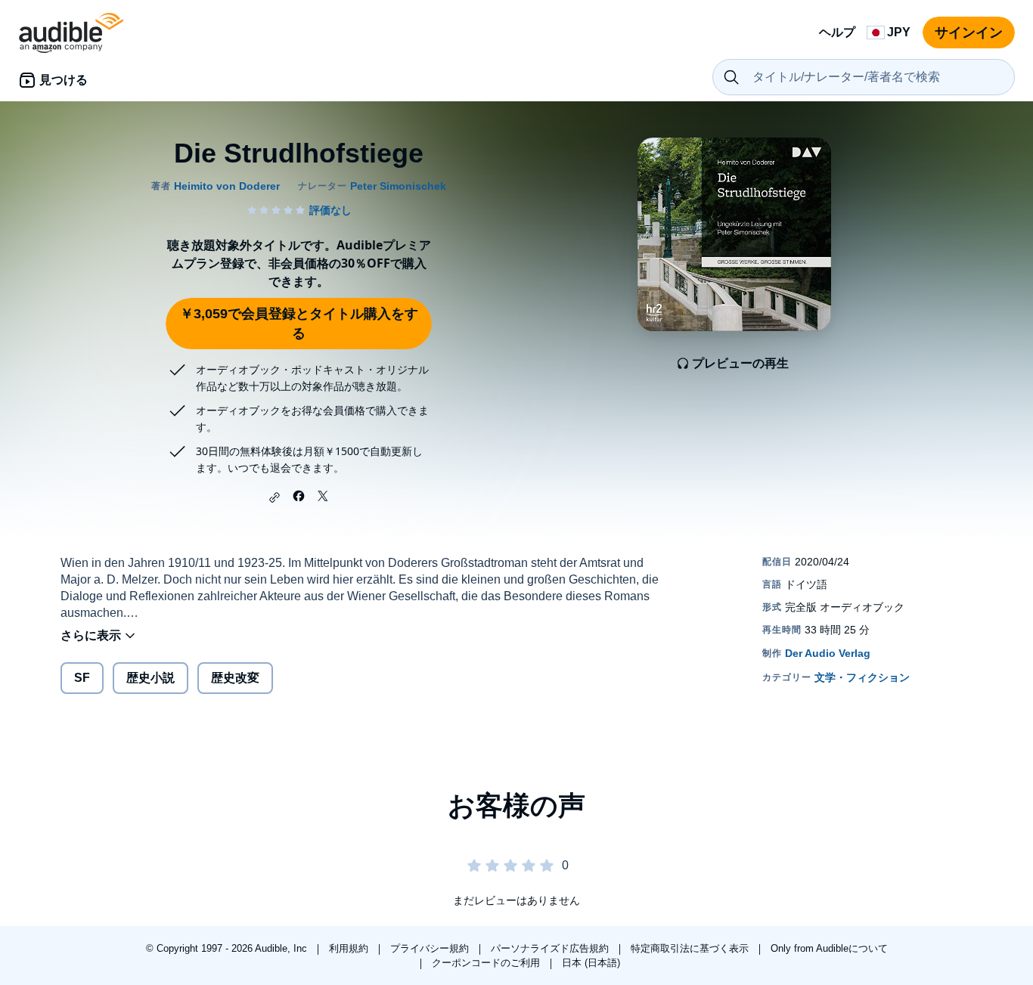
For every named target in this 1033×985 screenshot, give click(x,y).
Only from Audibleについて (829, 948)
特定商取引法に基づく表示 (691, 948)
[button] (274, 497)
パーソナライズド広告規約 (551, 948)
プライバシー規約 (431, 948)
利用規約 (350, 948)
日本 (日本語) (591, 962)
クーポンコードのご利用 (487, 962)
